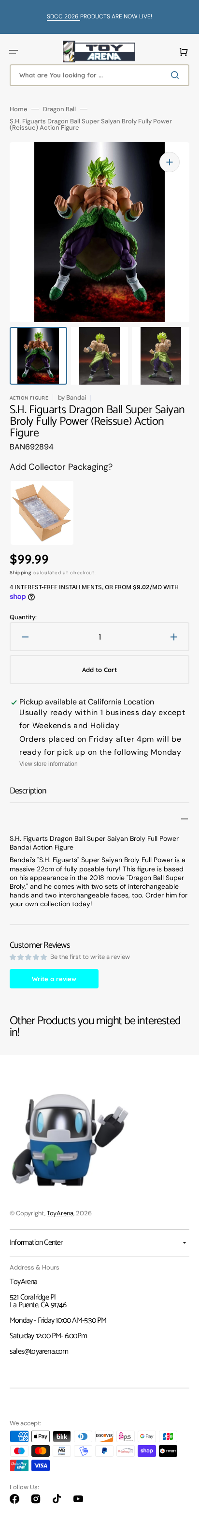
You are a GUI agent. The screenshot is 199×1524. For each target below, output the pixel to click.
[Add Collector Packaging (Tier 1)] (36, 513)
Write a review (54, 979)
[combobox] (99, 75)
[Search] (176, 75)
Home (19, 109)
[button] (13, 51)
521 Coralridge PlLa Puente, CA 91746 (38, 1301)
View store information (48, 764)
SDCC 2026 (63, 16)
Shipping (21, 572)
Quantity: (23, 617)
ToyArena (60, 1213)
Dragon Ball (59, 109)
